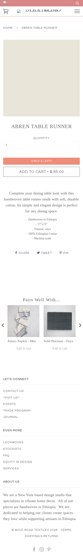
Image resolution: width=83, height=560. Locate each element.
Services (11, 468)
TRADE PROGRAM (17, 410)
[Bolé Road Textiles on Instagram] (41, 550)
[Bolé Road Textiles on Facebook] (34, 550)
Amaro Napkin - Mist (21, 341)
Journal (10, 417)
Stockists (12, 448)
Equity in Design (17, 461)
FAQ (6, 455)
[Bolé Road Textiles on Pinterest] (49, 550)
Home (8, 27)
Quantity (41, 138)
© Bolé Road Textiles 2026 (34, 530)
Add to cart (23, 348)
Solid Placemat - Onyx (58, 341)
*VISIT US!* (11, 397)
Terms (66, 530)
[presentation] (3, 325)
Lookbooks (13, 442)
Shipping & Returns (42, 536)
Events (9, 404)
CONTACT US (13, 391)
